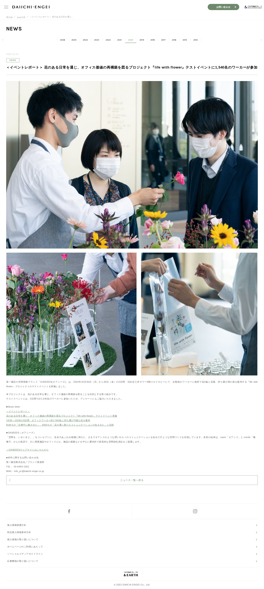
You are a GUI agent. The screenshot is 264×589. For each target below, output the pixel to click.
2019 (142, 40)
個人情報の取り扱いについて (22, 539)
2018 (153, 40)
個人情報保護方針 (16, 525)
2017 (163, 40)
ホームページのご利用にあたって (25, 546)
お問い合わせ (223, 7)
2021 (119, 40)
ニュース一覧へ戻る (132, 480)
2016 (174, 40)
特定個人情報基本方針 (19, 532)
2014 (195, 40)
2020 (130, 40)
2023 (96, 40)
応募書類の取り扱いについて (22, 561)
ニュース (21, 17)
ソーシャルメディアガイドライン (25, 554)
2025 (74, 40)
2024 (85, 40)
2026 (62, 40)
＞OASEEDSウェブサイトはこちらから (27, 449)
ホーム (9, 17)
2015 (185, 40)
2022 (108, 40)
